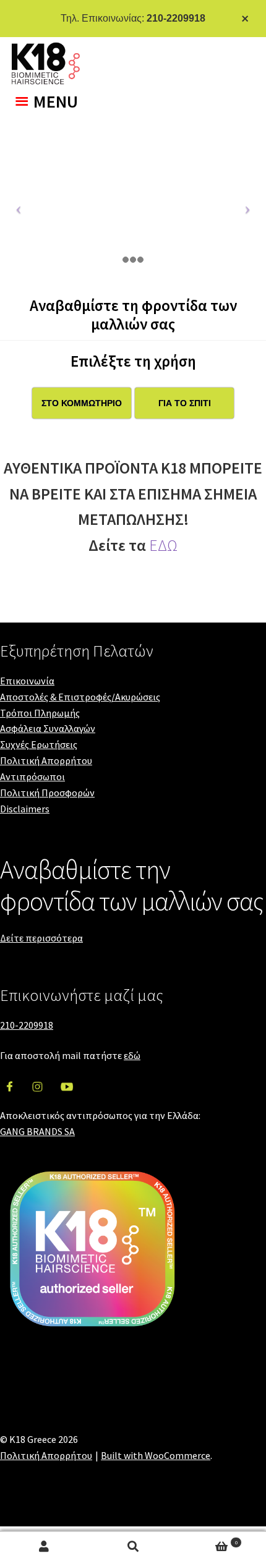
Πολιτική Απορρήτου (46, 760)
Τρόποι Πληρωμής (40, 713)
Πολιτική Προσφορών (47, 792)
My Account (44, 1546)
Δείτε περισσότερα (41, 938)
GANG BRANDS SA (37, 1131)
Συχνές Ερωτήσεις (38, 744)
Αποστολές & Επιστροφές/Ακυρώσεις (80, 697)
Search (132, 1546)
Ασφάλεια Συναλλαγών (47, 728)
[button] (55, 101)
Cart (208, 1542)
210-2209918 (176, 18)
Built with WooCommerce (155, 1455)
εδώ (132, 1055)
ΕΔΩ (163, 545)
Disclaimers (24, 808)
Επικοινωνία (27, 680)
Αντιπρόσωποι (32, 776)
